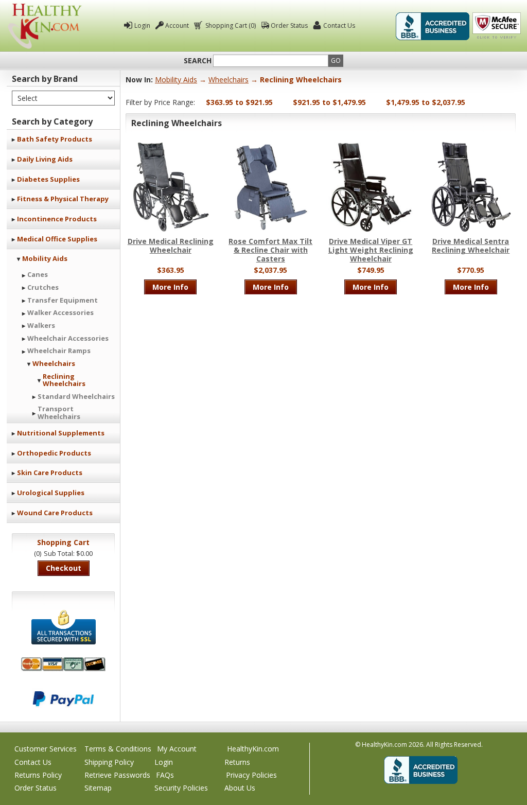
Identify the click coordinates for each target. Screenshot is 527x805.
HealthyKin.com (253, 749)
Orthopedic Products (54, 453)
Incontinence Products (57, 218)
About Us (239, 788)
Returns (237, 762)
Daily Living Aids (45, 159)
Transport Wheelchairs (59, 412)
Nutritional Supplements (60, 432)
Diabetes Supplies (48, 179)
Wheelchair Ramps (59, 350)
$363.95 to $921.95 (239, 102)
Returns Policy (38, 775)
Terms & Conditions (117, 749)
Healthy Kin (44, 26)
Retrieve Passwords (117, 775)
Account (177, 25)
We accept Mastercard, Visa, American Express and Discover (63, 664)
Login (142, 25)
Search (198, 60)
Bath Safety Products (54, 139)
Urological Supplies (50, 492)
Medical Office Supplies (57, 238)
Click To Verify (496, 26)
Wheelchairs (53, 363)
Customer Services (45, 749)
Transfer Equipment (62, 300)
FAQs (165, 775)
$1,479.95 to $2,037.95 (425, 102)
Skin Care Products (49, 472)
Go (336, 60)
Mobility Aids (44, 258)
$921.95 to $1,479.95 (329, 102)
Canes (37, 274)
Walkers (41, 325)
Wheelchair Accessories (68, 338)
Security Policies (181, 788)
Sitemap (98, 788)
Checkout (63, 568)
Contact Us (339, 25)
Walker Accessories (60, 312)
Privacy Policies (251, 775)
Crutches (43, 287)
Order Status (289, 25)
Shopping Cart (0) (230, 25)
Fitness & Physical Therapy (63, 198)
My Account (177, 749)
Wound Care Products (55, 512)
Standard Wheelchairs (76, 396)
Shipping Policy (109, 762)
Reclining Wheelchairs (64, 380)
